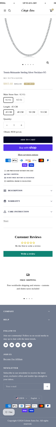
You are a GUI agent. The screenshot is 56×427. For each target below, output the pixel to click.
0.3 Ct (8, 100)
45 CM (9, 112)
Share (5, 221)
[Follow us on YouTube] (24, 345)
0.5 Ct (19, 100)
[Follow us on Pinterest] (18, 345)
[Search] (9, 10)
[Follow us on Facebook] (5, 345)
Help (6, 320)
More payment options (28, 155)
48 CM (20, 112)
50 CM (32, 112)
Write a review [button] (28, 254)
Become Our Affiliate (13, 359)
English (34, 398)
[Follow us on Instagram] (11, 345)
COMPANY (8, 311)
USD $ (21, 398)
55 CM (43, 112)
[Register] (47, 386)
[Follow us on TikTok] (30, 345)
